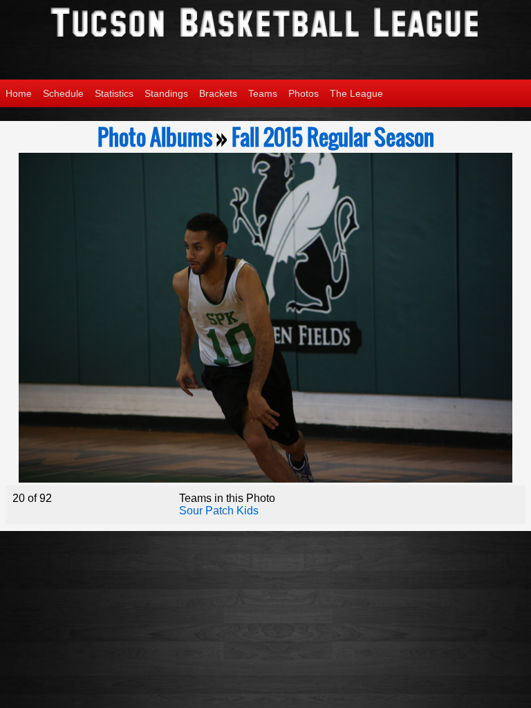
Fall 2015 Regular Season (333, 137)
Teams (262, 93)
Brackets (218, 93)
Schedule (63, 93)
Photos (303, 93)
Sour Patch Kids (219, 510)
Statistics (114, 93)
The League (356, 93)
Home (19, 93)
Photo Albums (154, 137)
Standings (166, 93)
